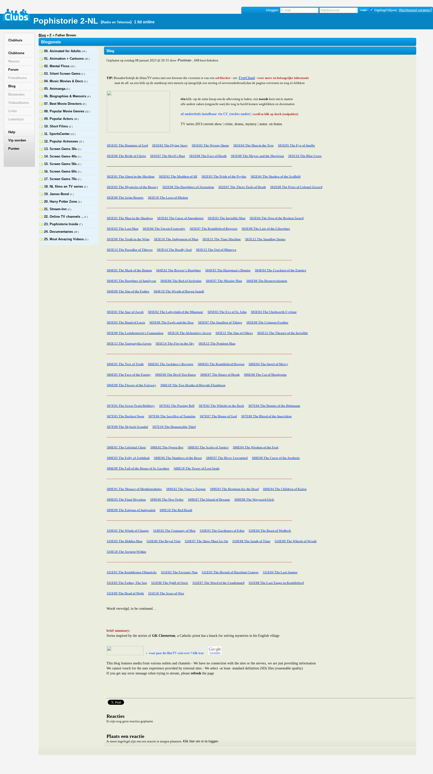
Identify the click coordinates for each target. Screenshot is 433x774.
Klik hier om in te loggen (200, 741)
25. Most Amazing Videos (64, 239)
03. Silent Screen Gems (62, 73)
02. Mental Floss (57, 66)
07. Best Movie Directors (63, 104)
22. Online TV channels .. (64, 216)
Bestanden (16, 94)
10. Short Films (56, 126)
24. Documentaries (59, 232)
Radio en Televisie (116, 22)
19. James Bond (57, 194)
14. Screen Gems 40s (61, 156)
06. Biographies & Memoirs (65, 96)
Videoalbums (18, 103)
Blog (12, 86)
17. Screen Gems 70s (61, 179)
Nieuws (14, 61)
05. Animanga (55, 89)
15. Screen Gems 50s (61, 164)
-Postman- (184, 60)
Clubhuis (15, 40)
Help (11, 132)
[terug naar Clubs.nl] (16, 15)
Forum (13, 69)
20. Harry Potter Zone (61, 201)
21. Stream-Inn (56, 209)
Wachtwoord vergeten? (415, 10)
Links (12, 111)
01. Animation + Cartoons (64, 58)
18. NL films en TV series (64, 186)
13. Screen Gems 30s (61, 149)
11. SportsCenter (57, 134)
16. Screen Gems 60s (61, 171)
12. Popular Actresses (61, 141)
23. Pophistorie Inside (61, 224)
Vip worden (17, 140)
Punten (13, 148)
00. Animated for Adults (63, 51)
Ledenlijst (16, 119)
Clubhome (16, 53)
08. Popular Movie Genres (64, 111)
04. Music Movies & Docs (64, 81)
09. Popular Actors (59, 119)
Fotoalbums (17, 78)
